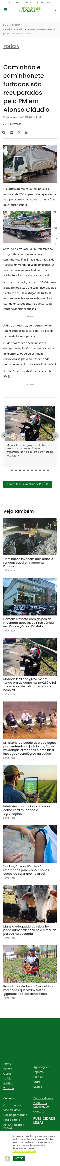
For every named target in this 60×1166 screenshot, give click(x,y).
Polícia (7, 1069)
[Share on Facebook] (4, 132)
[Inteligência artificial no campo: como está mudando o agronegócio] (30, 795)
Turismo (8, 1088)
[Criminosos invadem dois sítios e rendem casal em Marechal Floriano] (30, 547)
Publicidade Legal (44, 1120)
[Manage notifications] (7, 1158)
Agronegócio (41, 1067)
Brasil (36, 1082)
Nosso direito (11, 1120)
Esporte (38, 1072)
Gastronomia (12, 1105)
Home (7, 1064)
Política (8, 1083)
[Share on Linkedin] (11, 132)
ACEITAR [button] (19, 1158)
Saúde (7, 1079)
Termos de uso (43, 1098)
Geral (7, 1074)
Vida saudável (12, 1110)
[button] (12, 470)
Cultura (38, 1077)
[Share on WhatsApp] (26, 132)
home (6, 25)
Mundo (37, 1087)
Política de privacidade (41, 1104)
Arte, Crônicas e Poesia (13, 1126)
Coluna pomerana (15, 1115)
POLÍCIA (16, 25)
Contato (38, 1111)
